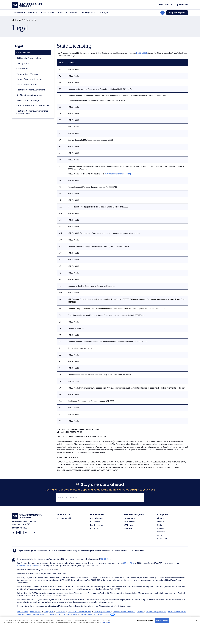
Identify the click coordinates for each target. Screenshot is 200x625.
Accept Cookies (162, 621)
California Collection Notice (67, 614)
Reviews (160, 522)
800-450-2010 (118, 550)
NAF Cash (128, 529)
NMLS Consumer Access (177, 612)
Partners (140, 612)
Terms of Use (61, 612)
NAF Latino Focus (97, 518)
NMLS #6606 (141, 53)
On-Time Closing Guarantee (29, 95)
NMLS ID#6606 (22, 612)
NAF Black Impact (97, 525)
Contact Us (162, 539)
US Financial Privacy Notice (28, 58)
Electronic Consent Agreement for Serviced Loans (32, 112)
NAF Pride (94, 529)
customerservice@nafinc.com (28, 565)
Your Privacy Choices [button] (101, 614)
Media (159, 525)
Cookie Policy (22, 68)
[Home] (27, 4)
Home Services (47, 12)
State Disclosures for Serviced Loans (32, 105)
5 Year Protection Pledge (27, 100)
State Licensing (23, 52)
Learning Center (88, 12)
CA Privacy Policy (86, 614)
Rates (60, 12)
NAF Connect (129, 522)
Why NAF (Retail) (64, 518)
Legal (19, 20)
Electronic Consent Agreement (30, 90)
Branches (161, 532)
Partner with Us (130, 518)
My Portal (183, 5)
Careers (160, 529)
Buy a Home (19, 12)
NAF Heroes (95, 522)
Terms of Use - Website (27, 74)
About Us (161, 518)
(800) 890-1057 (19, 528)
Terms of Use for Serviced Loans (79, 612)
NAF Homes (128, 525)
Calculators (71, 12)
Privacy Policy (22, 63)
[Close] (196, 620)
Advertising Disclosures (26, 84)
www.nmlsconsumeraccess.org (118, 174)
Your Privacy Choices (145, 621)
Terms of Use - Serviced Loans (30, 79)
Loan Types (104, 12)
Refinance (32, 12)
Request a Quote (177, 12)
